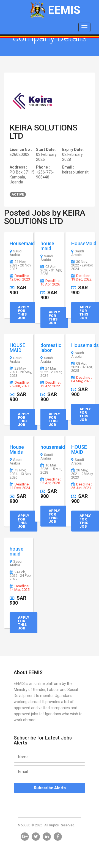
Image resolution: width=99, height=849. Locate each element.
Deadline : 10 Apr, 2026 (50, 282)
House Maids (17, 449)
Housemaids (85, 345)
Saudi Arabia (16, 253)
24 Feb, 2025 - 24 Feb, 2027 (21, 575)
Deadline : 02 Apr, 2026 (50, 481)
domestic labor (50, 347)
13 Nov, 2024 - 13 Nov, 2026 (21, 473)
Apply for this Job (23, 312)
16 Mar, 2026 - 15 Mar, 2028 (51, 468)
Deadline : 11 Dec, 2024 (20, 486)
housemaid (52, 447)
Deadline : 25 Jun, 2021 (20, 384)
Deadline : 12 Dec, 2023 (20, 277)
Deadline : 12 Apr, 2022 (50, 384)
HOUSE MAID (17, 347)
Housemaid (22, 243)
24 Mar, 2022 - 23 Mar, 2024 (51, 372)
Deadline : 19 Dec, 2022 (81, 277)
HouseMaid (83, 243)
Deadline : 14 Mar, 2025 (20, 588)
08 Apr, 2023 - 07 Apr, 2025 (82, 367)
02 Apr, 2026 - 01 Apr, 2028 (51, 270)
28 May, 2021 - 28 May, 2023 (21, 372)
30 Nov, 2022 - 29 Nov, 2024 (82, 265)
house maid (47, 246)
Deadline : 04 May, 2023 (81, 379)
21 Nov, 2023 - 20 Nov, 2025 (21, 265)
